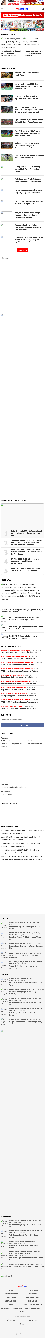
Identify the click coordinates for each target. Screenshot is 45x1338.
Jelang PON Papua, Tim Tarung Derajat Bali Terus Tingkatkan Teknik (27, 169)
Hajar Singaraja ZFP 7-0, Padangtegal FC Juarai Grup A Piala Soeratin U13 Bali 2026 (26, 533)
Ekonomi (14, 675)
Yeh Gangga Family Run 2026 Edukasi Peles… (24, 1014)
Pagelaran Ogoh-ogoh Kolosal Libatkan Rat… (19, 652)
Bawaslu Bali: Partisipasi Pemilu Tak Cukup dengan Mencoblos (11, 53)
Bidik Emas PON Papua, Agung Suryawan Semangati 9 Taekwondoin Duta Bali (27, 145)
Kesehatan (36, 1251)
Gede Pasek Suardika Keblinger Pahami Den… (19, 708)
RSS (23, 1324)
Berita (17, 650)
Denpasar (14, 656)
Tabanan (21, 675)
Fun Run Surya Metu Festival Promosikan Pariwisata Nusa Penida (26, 628)
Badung (12, 650)
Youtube (34, 1321)
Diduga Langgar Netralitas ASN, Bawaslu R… (19, 696)
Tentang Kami (33, 1290)
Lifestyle (29, 922)
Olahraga (28, 1253)
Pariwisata (13, 935)
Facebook (13, 1321)
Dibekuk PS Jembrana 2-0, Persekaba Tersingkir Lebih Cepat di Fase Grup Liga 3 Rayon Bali (29, 109)
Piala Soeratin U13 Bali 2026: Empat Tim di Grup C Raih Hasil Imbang (25, 569)
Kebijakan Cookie (11, 1301)
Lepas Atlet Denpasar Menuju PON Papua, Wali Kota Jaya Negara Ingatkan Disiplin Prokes (29, 239)
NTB (19, 693)
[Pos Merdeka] (22, 8)
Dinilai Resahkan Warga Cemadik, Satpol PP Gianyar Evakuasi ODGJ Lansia (22, 610)
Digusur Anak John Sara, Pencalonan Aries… (19, 658)
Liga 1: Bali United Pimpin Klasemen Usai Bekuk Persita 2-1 (29, 156)
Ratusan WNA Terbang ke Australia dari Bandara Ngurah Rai (29, 202)
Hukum (15, 706)
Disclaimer (11, 1297)
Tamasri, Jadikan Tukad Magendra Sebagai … (23, 967)
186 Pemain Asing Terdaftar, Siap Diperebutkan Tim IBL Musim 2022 (28, 97)
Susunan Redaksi (11, 1294)
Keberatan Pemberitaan (33, 1305)
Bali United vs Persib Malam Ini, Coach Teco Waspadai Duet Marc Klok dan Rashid (28, 227)
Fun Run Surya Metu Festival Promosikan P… (26, 1259)
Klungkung (30, 989)
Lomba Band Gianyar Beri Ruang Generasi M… (26, 947)
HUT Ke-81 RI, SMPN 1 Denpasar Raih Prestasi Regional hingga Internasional (26, 561)
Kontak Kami (33, 1301)
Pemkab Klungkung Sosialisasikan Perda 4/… (25, 1003)
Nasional (21, 656)
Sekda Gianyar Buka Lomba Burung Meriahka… (23, 956)
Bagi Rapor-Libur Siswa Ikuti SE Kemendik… (19, 689)
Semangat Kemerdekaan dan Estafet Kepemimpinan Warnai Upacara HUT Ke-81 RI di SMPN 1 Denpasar (26, 542)
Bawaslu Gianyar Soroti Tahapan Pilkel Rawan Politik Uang (33, 53)
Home (11, 1290)
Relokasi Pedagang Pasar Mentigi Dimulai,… (22, 993)
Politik (28, 656)
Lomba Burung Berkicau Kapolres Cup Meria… (24, 928)
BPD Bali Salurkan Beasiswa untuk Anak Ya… (25, 984)
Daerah (22, 650)
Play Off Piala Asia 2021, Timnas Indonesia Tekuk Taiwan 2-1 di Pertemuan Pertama (27, 133)
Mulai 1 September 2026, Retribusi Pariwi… (23, 1246)
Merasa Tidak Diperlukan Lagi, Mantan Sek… (19, 683)
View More (22, 250)
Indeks (22, 1312)
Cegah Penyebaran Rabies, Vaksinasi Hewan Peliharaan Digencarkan (24, 618)
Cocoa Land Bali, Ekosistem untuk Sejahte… (19, 677)
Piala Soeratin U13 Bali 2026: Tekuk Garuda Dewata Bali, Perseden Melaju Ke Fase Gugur (26, 552)
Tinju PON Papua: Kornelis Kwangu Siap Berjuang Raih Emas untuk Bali (29, 191)
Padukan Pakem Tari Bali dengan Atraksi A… (25, 938)
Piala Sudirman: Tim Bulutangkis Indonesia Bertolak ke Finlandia (28, 180)
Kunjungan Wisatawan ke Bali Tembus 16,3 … (26, 1267)
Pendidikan (29, 662)
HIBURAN (28, 650)
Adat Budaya (5, 650)
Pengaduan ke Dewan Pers (11, 1308)
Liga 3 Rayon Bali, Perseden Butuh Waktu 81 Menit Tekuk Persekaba (29, 121)
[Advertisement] (22, 287)
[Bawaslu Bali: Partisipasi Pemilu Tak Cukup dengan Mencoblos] (11, 43)
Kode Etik (11, 1305)
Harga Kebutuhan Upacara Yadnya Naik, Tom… (25, 1023)
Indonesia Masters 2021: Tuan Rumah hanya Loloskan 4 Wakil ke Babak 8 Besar (28, 86)
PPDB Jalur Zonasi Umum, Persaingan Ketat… (19, 671)
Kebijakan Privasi (33, 1297)
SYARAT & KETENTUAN (33, 1308)
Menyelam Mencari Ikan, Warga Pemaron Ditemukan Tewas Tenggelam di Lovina (27, 214)
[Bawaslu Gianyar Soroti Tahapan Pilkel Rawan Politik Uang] (33, 43)
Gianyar (22, 922)
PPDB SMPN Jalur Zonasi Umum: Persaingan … (19, 702)
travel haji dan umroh (9, 843)
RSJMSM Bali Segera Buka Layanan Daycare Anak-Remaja (23, 637)
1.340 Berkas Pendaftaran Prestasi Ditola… (18, 665)
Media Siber (33, 1294)
